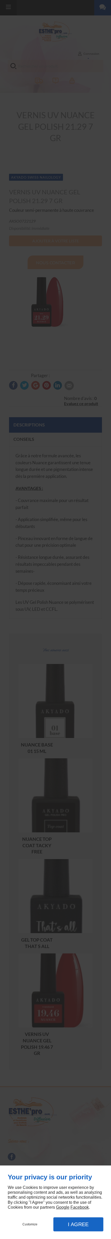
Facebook (79, 1207)
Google (62, 1207)
